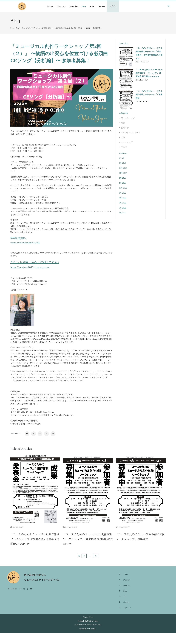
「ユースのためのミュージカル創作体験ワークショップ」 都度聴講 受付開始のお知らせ (149, 73)
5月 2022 (122, 208)
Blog (84, 6)
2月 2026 (122, 163)
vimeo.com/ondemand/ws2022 (25, 242)
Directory (61, 6)
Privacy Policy (88, 617)
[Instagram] (27, 589)
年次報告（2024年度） (88, 629)
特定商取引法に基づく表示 (88, 621)
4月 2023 (122, 183)
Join (92, 6)
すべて (122, 158)
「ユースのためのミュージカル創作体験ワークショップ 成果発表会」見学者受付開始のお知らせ (149, 53)
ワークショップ (127, 118)
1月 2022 (122, 213)
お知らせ (125, 128)
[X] (33, 434)
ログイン (113, 6)
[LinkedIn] (40, 434)
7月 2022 (122, 198)
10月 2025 (123, 173)
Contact (101, 6)
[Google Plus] (46, 434)
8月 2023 (122, 178)
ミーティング (127, 142)
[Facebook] (27, 434)
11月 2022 (123, 188)
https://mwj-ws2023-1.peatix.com (30, 267)
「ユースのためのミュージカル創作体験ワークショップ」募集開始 (149, 94)
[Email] (53, 434)
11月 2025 (123, 168)
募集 (123, 123)
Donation (74, 6)
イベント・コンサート (130, 133)
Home (12, 28)
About (50, 6)
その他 (124, 147)
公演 (123, 137)
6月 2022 (122, 203)
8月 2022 (122, 193)
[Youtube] (31, 589)
